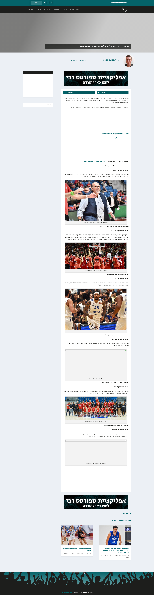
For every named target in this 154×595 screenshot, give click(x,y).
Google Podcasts (88, 161)
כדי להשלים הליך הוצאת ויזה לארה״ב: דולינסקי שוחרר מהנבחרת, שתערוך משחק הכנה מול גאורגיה (116, 551)
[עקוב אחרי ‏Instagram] (44, 2)
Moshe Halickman (110, 60)
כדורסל (79, 9)
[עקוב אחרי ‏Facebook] (51, 2)
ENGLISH (30, 9)
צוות (39, 9)
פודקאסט (57, 9)
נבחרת (127, 557)
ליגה (72, 60)
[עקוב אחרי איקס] (48, 2)
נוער (65, 9)
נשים (65, 553)
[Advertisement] (41, 85)
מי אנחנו (47, 9)
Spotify (102, 161)
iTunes (97, 161)
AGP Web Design (66, 592)
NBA (72, 9)
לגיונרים (103, 555)
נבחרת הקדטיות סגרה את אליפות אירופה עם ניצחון (77, 550)
